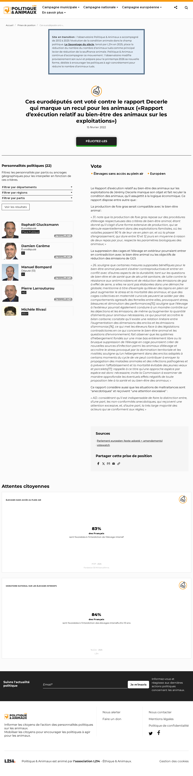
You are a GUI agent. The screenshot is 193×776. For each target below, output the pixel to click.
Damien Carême (35, 246)
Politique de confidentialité (169, 725)
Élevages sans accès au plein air (23, 500)
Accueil (9, 25)
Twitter (156, 740)
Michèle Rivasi (33, 310)
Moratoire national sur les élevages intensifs (31, 586)
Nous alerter (111, 712)
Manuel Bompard (36, 267)
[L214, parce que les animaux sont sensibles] (10, 761)
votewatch (103, 445)
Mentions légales (161, 719)
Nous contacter (160, 712)
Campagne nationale (99, 7)
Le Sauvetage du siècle (79, 44)
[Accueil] (20, 17)
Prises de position (26, 25)
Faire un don (112, 719)
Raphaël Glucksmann (40, 225)
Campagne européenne (140, 7)
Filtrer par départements (19, 187)
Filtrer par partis (13, 198)
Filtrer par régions (14, 192)
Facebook (156, 732)
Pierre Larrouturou (37, 288)
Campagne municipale (59, 7)
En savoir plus (52, 12)
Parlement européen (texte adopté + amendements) (130, 440)
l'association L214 (86, 761)
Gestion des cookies (174, 761)
